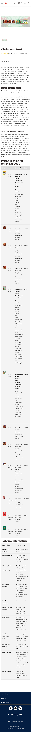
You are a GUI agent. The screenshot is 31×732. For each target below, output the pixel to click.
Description (5, 61)
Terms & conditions (14, 726)
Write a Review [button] (22, 53)
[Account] (29, 3)
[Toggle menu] (2, 3)
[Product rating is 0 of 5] (4, 53)
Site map (20, 721)
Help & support (12, 721)
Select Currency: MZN (15, 714)
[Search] (14, 3)
